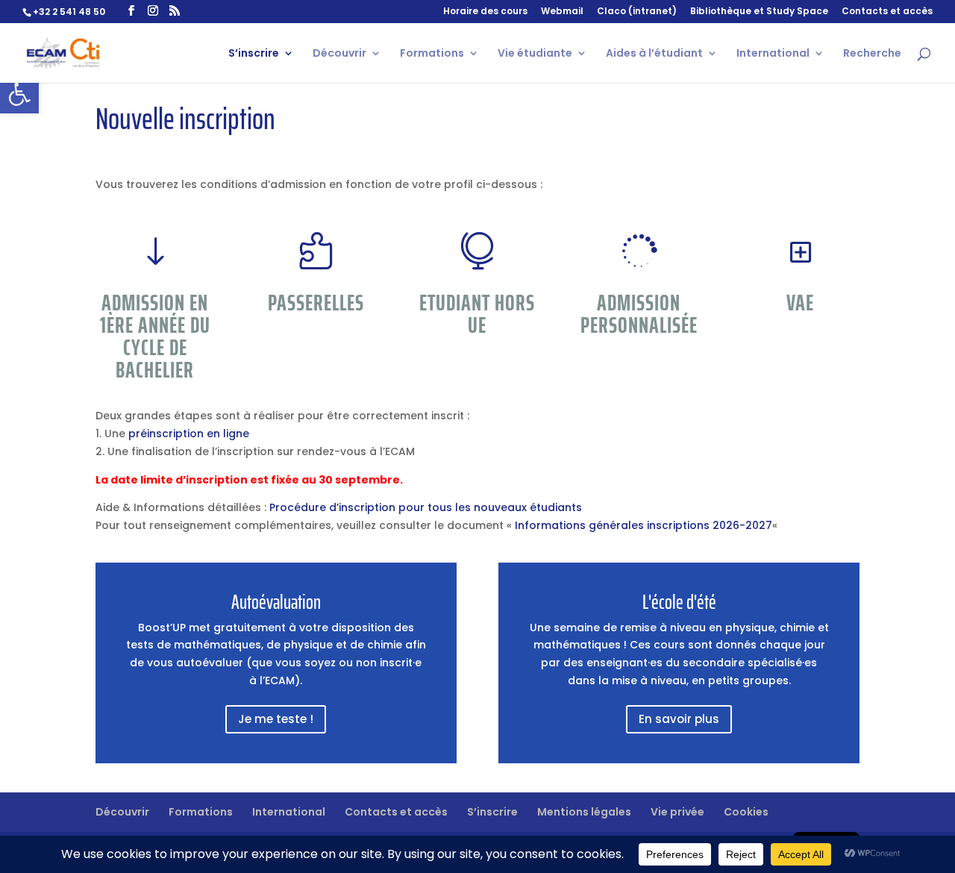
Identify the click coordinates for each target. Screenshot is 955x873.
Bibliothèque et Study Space (759, 12)
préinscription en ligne (188, 433)
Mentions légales (584, 811)
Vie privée (677, 811)
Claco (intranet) (637, 12)
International (773, 54)
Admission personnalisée (639, 313)
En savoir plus (679, 719)
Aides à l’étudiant (654, 54)
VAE (800, 302)
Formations (432, 54)
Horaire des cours (485, 12)
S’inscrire (253, 54)
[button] (19, 94)
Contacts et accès (887, 12)
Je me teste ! (275, 719)
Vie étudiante (535, 54)
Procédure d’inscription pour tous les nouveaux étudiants (425, 507)
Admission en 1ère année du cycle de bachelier (155, 336)
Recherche (872, 54)
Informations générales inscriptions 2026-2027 (643, 525)
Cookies (746, 811)
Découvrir (339, 54)
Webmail (562, 12)
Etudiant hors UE (477, 313)
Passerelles (316, 302)
